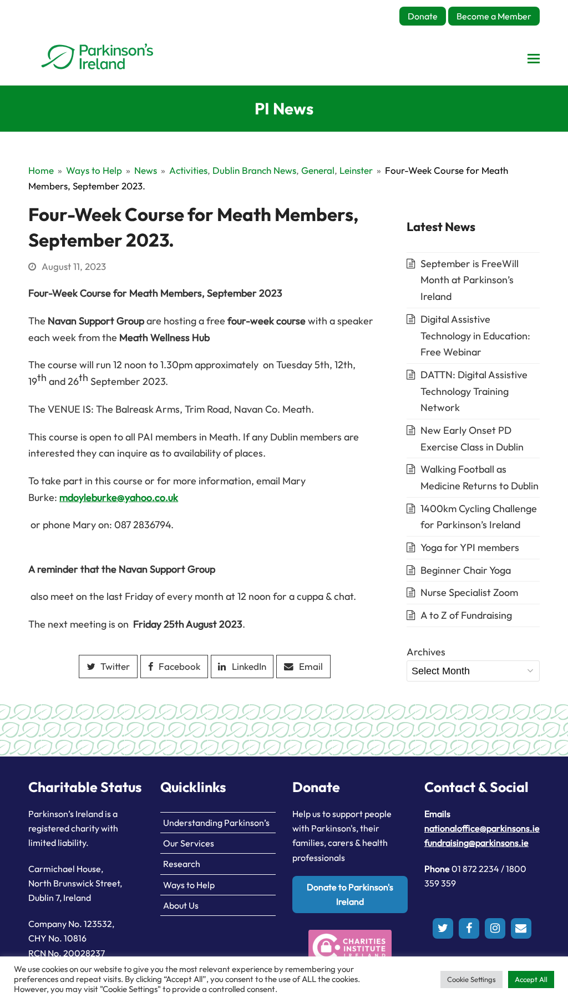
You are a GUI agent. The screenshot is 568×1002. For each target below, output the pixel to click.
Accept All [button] (531, 979)
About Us (181, 905)
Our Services (188, 843)
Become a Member (494, 16)
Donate (423, 16)
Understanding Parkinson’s (216, 822)
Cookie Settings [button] (471, 979)
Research (181, 863)
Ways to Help (189, 884)
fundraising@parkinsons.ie (476, 842)
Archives (426, 651)
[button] (534, 58)
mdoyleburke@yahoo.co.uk (118, 497)
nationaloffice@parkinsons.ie (482, 828)
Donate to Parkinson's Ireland (350, 894)
